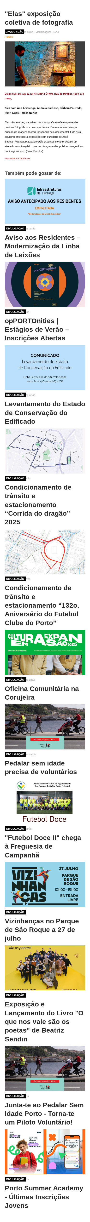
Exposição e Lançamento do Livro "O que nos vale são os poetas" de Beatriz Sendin (44, 1021)
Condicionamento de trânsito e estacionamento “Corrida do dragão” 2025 (38, 505)
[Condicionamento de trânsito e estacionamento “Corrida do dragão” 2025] (45, 450)
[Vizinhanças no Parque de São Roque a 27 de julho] (45, 884)
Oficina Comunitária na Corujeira (42, 693)
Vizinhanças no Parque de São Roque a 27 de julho (42, 929)
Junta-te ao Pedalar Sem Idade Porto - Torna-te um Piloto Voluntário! (44, 1113)
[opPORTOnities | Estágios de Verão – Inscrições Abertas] (45, 284)
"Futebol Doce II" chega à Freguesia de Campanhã (43, 846)
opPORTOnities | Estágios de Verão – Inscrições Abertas (37, 329)
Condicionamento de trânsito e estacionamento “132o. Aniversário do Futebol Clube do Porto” (42, 605)
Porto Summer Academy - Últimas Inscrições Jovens (44, 1196)
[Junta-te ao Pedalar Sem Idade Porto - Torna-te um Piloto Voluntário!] (45, 1068)
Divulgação (15, 228)
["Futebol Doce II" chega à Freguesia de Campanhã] (45, 801)
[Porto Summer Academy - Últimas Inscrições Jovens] (45, 1151)
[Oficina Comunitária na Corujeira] (45, 652)
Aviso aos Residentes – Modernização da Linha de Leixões (43, 246)
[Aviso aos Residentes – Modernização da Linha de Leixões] (45, 201)
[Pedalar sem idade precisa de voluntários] (45, 726)
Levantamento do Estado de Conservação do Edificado (45, 412)
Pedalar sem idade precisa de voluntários (41, 767)
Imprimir (83, 32)
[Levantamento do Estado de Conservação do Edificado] (45, 367)
